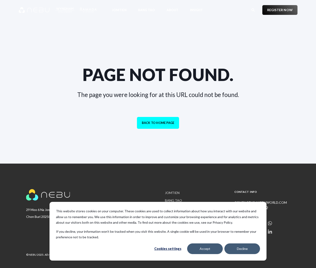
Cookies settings (167, 249)
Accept (205, 249)
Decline (242, 249)
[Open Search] (253, 9)
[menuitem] (122, 10)
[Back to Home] (46, 10)
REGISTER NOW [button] (280, 10)
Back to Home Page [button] (158, 123)
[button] (9, 258)
